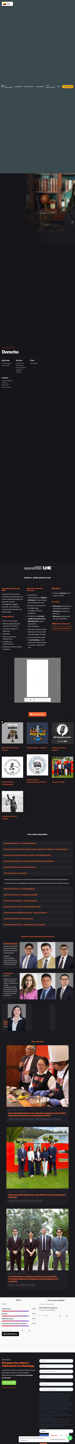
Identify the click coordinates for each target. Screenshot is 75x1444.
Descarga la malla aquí (61, 628)
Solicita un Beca (11, 1334)
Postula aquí (67, 86)
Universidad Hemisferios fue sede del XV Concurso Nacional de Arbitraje (36, 1196)
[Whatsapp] (69, 1439)
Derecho (23, 1119)
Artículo (11, 1119)
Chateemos (8, 1383)
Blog (17, 1119)
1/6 (26, 700)
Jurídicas (30, 1119)
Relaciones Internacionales (43, 1119)
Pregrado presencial (8, 347)
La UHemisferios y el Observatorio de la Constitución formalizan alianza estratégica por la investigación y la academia (33, 1278)
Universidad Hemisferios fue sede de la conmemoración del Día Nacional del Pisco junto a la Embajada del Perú (37, 1114)
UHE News (57, 1119)
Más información (39, 714)
